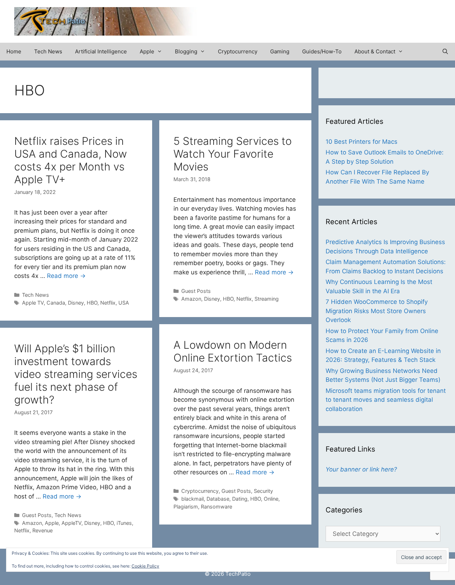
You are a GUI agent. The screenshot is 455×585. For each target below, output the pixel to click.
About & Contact (374, 51)
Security (263, 491)
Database (218, 499)
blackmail (192, 499)
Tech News (48, 51)
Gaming (279, 51)
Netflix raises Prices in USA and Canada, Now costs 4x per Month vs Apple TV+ (70, 160)
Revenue (42, 530)
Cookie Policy (145, 566)
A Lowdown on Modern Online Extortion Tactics (232, 351)
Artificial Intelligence (101, 51)
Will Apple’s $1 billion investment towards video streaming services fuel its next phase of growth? (75, 374)
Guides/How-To (322, 51)
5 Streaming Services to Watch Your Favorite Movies (232, 154)
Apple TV (33, 303)
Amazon (191, 299)
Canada (56, 303)
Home (13, 51)
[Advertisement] (357, 17)
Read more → (66, 275)
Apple (147, 51)
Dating (239, 499)
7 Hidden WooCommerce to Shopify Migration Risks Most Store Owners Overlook (377, 310)
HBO (92, 303)
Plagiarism (185, 507)
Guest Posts (196, 291)
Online (271, 499)
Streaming (267, 299)
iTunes (124, 523)
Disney (76, 303)
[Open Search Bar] (445, 51)
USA (123, 303)
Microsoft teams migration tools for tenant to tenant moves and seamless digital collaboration (386, 399)
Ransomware (216, 507)
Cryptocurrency (237, 51)
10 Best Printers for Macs (361, 141)
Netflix (108, 303)
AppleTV (71, 523)
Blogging (186, 51)
